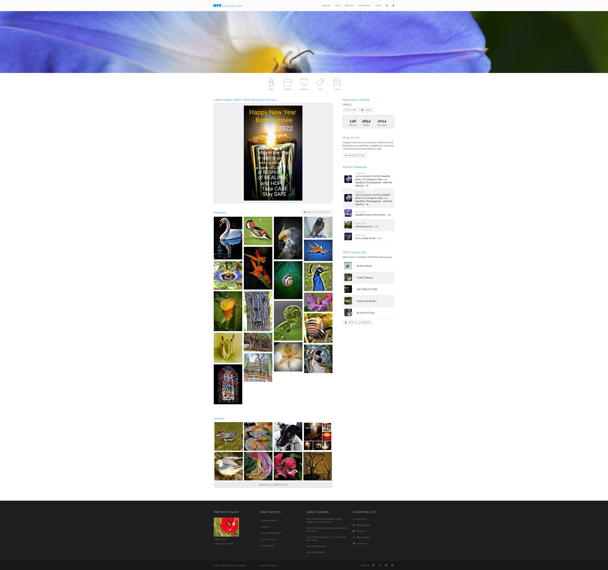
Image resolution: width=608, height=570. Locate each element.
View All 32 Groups (359, 322)
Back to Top (361, 519)
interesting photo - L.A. (366, 226)
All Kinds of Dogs (366, 313)
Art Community (269, 539)
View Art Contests (314, 552)
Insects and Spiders (367, 301)
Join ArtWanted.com (271, 533)
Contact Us (361, 543)
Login (378, 5)
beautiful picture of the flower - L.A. (373, 215)
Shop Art (266, 527)
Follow (351, 110)
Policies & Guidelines (268, 565)
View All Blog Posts (315, 546)
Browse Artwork (269, 520)
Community (365, 5)
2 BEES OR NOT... (221, 539)
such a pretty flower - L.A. (368, 238)
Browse (326, 5)
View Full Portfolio (318, 212)
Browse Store (356, 155)
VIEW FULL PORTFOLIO (273, 484)
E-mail (368, 110)
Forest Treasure (365, 277)
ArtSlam (242, 565)
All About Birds (364, 266)
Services (349, 5)
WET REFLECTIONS (367, 289)
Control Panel (268, 546)
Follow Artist (221, 49)
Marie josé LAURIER (224, 544)
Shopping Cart (363, 525)
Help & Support (362, 537)
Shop (337, 5)
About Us (360, 531)
